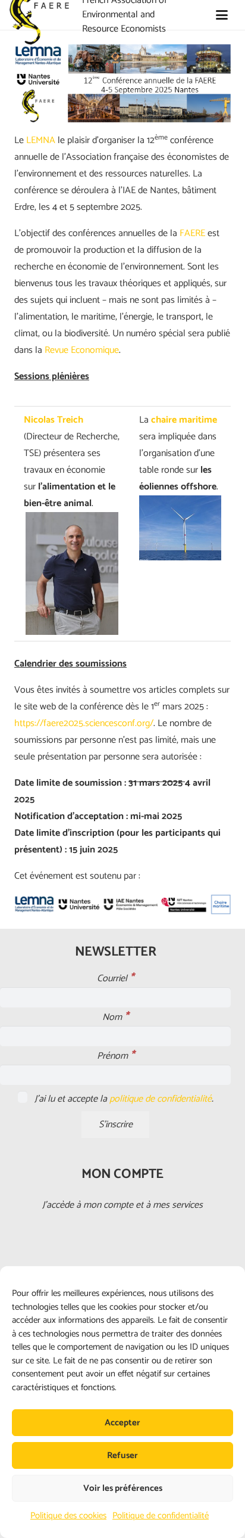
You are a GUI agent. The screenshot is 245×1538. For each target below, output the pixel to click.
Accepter (122, 1422)
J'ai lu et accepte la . (122, 1099)
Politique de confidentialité (160, 1515)
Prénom (115, 1056)
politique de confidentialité (160, 1099)
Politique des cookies (68, 1515)
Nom (115, 1017)
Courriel (115, 978)
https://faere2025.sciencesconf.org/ (83, 723)
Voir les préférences (122, 1488)
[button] (221, 15)
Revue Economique (82, 350)
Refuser (122, 1455)
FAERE (192, 233)
